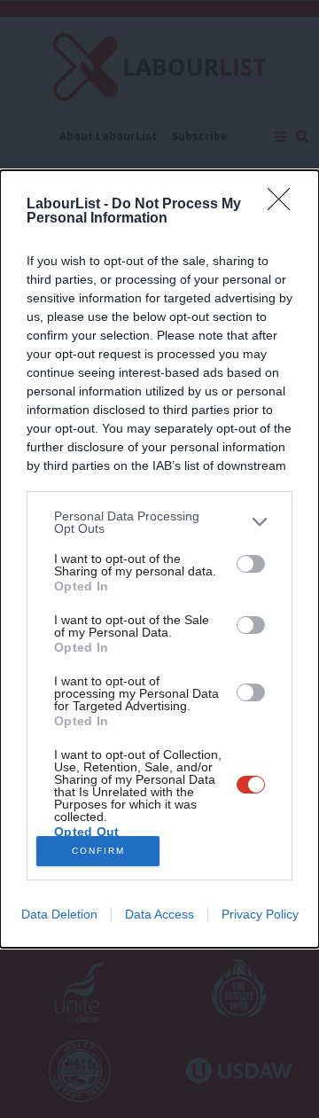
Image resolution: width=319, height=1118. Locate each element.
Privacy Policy (260, 914)
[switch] (251, 564)
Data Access (159, 914)
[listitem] (159, 522)
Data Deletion (59, 914)
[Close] (284, 205)
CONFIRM (98, 851)
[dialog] (159, 559)
